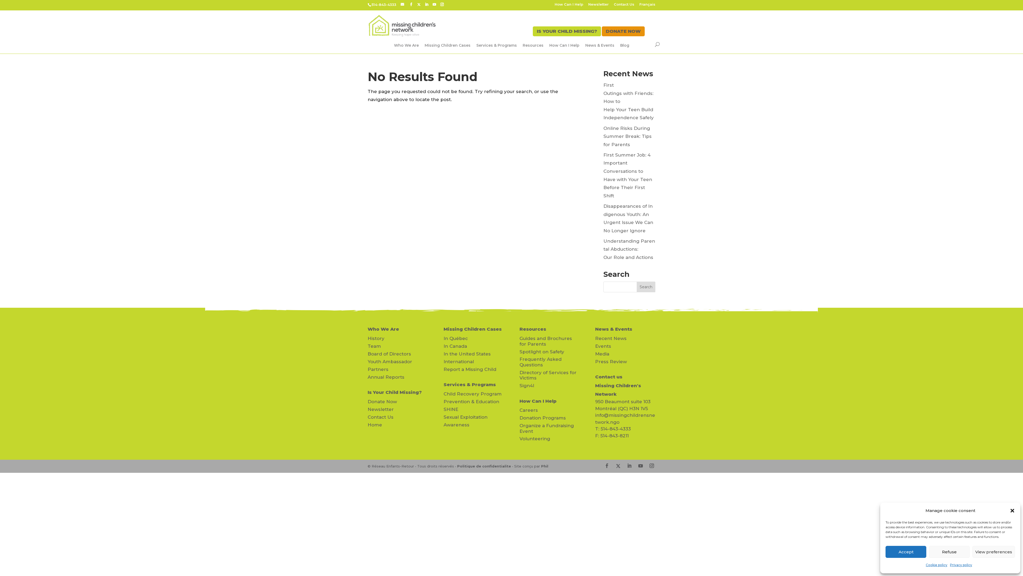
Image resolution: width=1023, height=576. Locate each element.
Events (603, 346)
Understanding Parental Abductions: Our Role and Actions (629, 249)
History (376, 338)
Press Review (611, 361)
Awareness (456, 424)
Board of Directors (389, 354)
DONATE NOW (623, 31)
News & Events (599, 45)
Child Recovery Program (473, 394)
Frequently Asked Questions (540, 362)
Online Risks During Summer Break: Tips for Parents (627, 136)
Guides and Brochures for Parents (545, 341)
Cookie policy (936, 565)
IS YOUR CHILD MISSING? (567, 31)
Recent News (611, 338)
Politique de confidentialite (484, 466)
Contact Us (624, 4)
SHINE (451, 409)
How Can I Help (569, 4)
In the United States (467, 354)
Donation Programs (542, 418)
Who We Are (406, 45)
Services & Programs (496, 45)
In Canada (455, 346)
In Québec (456, 338)
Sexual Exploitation (466, 417)
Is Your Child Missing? (395, 392)
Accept (906, 551)
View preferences (993, 551)
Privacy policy (961, 565)
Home (375, 424)
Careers (528, 410)
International (459, 361)
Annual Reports (386, 377)
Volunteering (534, 438)
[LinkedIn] (426, 4)
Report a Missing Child (470, 369)
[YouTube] (434, 4)
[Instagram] (442, 4)
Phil (544, 466)
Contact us (608, 376)
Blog (624, 45)
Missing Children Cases (447, 45)
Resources (533, 45)
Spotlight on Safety (541, 351)
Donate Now (382, 401)
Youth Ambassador (390, 361)
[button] (1012, 510)
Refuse (949, 551)
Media (602, 354)
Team (374, 346)
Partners (378, 369)
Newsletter (598, 4)
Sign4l (526, 385)
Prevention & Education (471, 401)
